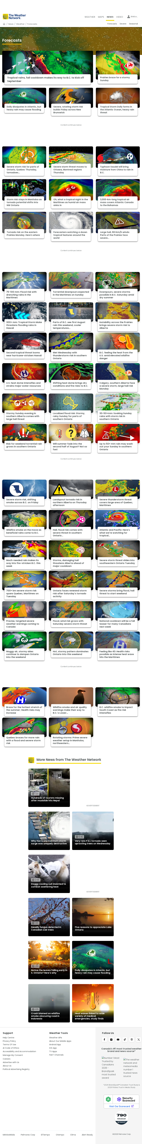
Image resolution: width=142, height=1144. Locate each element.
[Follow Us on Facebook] (104, 1039)
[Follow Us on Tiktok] (124, 1039)
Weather (20, 24)
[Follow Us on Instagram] (111, 1039)
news (10, 24)
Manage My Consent (13, 1055)
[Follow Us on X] (138, 1039)
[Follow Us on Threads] (131, 1039)
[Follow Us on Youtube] (118, 1039)
